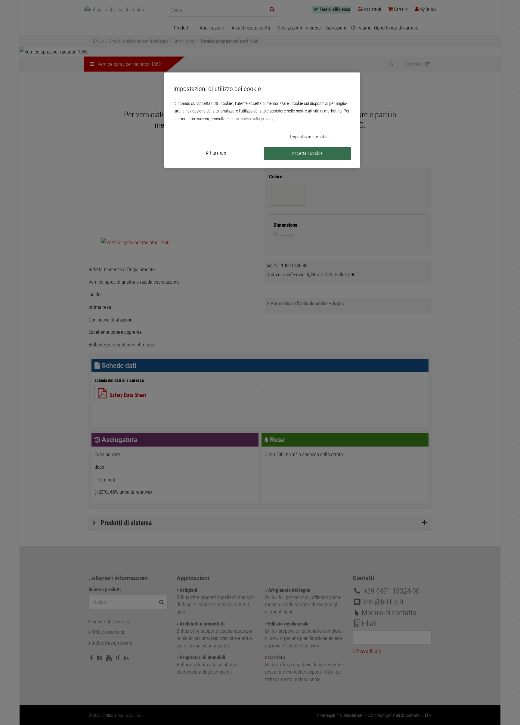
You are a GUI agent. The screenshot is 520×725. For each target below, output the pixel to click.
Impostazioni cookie (309, 137)
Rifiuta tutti (217, 153)
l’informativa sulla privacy (251, 118)
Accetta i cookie (307, 153)
